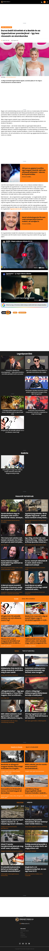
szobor (31, 796)
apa (8, 698)
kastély (9, 773)
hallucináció (42, 675)
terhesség (11, 722)
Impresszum (22, 933)
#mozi (27, 545)
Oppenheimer (22, 312)
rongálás (44, 796)
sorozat (13, 569)
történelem (4, 773)
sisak (5, 675)
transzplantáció (5, 721)
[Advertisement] (24, 97)
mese (28, 623)
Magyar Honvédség (6, 851)
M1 (16, 851)
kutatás (10, 675)
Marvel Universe (14, 592)
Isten (26, 675)
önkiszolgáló (4, 874)
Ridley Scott (32, 545)
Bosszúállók (16, 594)
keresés (34, 851)
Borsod (3, 796)
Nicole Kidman (15, 520)
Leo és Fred (37, 796)
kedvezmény (4, 875)
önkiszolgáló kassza (13, 874)
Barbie (15, 312)
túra (2, 698)
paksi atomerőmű (30, 874)
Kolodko (27, 796)
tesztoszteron (35, 675)
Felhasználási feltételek (24, 930)
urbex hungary (16, 771)
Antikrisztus (41, 698)
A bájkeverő (28, 567)
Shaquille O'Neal (5, 592)
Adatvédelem (22, 935)
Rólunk (21, 932)
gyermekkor (34, 721)
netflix (2, 569)
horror (44, 545)
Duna (26, 851)
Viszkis (21, 567)
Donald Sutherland (32, 520)
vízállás (37, 874)
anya (16, 721)
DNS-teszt (27, 721)
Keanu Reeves (7, 567)
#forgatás (28, 522)
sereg (13, 851)
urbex (10, 771)
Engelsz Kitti (15, 40)
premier (40, 545)
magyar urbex (5, 771)
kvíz (2, 623)
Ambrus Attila (15, 567)
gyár (34, 771)
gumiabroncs (4, 828)
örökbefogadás (42, 721)
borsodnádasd (40, 771)
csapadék (27, 875)
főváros (34, 646)
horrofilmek (35, 592)
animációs (34, 623)
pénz (4, 646)
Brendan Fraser (36, 567)
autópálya (20, 851)
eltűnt (29, 851)
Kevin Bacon (28, 592)
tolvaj (26, 826)
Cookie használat (23, 937)
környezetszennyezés (11, 826)
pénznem (8, 646)
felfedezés (15, 675)
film (2, 520)
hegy (5, 698)
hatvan (39, 826)
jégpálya (34, 826)
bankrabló (7, 569)
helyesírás (6, 623)
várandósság (4, 722)
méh (11, 721)
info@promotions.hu (25, 923)
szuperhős (10, 594)
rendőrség (44, 826)
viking (2, 675)
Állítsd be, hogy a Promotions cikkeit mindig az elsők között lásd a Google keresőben (26, 305)
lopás (29, 826)
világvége (27, 698)
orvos (29, 675)
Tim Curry (6, 545)
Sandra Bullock (7, 520)
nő (13, 721)
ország (29, 646)
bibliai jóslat (34, 698)
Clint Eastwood (42, 520)
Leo (41, 796)
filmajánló (3, 522)
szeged (3, 826)
